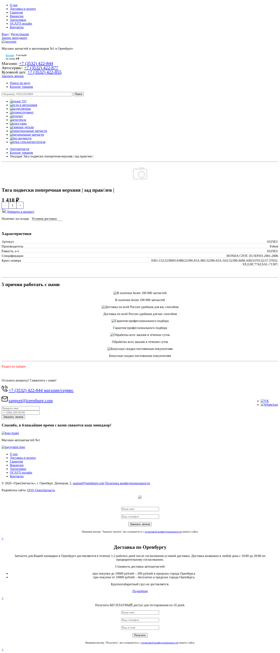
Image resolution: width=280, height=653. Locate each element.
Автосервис (18, 20)
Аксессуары (18, 123)
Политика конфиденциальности (127, 483)
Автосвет (16, 116)
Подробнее (140, 591)
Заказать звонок (13, 76)
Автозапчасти (19, 149)
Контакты (17, 27)
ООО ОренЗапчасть (41, 490)
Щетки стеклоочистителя (27, 142)
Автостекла (18, 119)
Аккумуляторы (20, 108)
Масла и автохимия (23, 105)
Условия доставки (44, 218)
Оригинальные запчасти (27, 134)
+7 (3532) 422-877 (41, 67)
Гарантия (16, 12)
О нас (14, 5)
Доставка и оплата (23, 8)
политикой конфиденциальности (163, 531)
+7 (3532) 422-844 (36, 63)
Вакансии (17, 16)
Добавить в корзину (20, 211)
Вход (5, 34)
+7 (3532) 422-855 (44, 71)
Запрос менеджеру (14, 38)
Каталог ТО (18, 101)
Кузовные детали (22, 127)
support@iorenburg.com (31, 400)
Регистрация (20, 34)
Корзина (10, 55)
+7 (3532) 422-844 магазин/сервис (41, 390)
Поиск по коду (20, 83)
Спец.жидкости (21, 138)
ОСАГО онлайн (21, 23)
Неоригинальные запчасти (28, 131)
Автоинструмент (22, 112)
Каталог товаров (21, 86)
